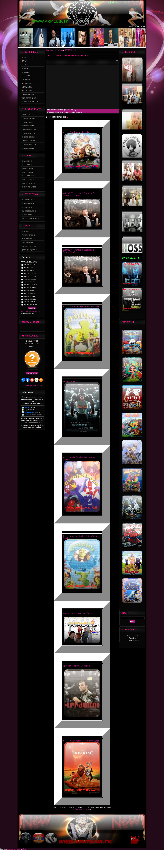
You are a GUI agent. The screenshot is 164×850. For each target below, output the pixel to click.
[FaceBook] (32, 328)
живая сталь (69, 381)
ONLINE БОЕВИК (29, 296)
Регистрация (79, 809)
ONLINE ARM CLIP (30, 279)
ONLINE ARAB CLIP (30, 285)
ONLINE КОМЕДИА (30, 299)
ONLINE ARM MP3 (29, 268)
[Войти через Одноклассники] (41, 380)
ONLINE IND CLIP (29, 288)
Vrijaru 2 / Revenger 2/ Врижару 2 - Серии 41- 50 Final (79, 194)
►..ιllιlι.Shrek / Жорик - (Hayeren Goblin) (81, 307)
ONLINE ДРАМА (29, 290)
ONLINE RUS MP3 (29, 270)
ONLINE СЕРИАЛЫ (30, 302)
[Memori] (22, 328)
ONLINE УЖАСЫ (29, 293)
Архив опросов (35, 312)
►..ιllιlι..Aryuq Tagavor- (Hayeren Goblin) (81, 741)
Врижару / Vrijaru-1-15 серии (76, 666)
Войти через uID (32, 373)
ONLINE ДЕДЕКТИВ (30, 305)
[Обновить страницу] (42, 328)
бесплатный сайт (13, 849)
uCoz (24, 849)
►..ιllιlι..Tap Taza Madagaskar (76, 132)
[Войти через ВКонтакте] (23, 380)
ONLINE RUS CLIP (29, 282)
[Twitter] (26, 328)
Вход (88, 809)
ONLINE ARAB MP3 (30, 273)
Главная (50, 50)
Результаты (25, 312)
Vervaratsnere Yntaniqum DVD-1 (78, 613)
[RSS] (39, 328)
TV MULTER (71, 50)
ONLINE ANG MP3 (29, 265)
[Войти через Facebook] (28, 380)
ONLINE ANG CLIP (30, 276)
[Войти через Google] (36, 380)
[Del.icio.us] (29, 328)
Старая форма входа (32, 385)
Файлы (59, 50)
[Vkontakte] (36, 328)
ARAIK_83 (74, 110)
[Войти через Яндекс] (32, 380)
